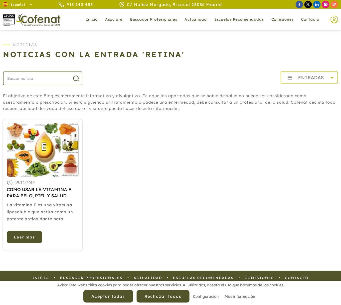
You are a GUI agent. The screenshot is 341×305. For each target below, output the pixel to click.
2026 (265, 88)
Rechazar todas (163, 296)
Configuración (206, 296)
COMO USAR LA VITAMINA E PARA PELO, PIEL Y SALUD (39, 193)
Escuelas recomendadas (239, 19)
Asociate (114, 19)
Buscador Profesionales (153, 19)
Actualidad (148, 278)
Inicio (92, 19)
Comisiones (282, 19)
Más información (240, 296)
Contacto (310, 19)
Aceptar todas (108, 296)
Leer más (24, 237)
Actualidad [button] (195, 19)
